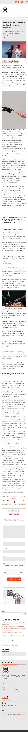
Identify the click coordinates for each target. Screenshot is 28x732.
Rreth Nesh (16, 689)
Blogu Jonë (16, 691)
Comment (5, 524)
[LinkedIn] (15, 511)
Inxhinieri (6, 35)
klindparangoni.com (20, 714)
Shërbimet (4, 691)
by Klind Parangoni (19, 31)
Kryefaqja (3, 687)
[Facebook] (9, 511)
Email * (5, 548)
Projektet (15, 687)
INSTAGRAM (21, 504)
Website (5, 556)
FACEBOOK (10, 504)
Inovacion (5, 33)
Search (3, 611)
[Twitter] (12, 511)
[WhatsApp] (19, 511)
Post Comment (12, 579)
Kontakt (3, 689)
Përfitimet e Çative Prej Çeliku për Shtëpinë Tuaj (13, 626)
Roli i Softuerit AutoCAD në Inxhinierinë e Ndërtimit (14, 635)
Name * (5, 541)
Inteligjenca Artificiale (14, 33)
